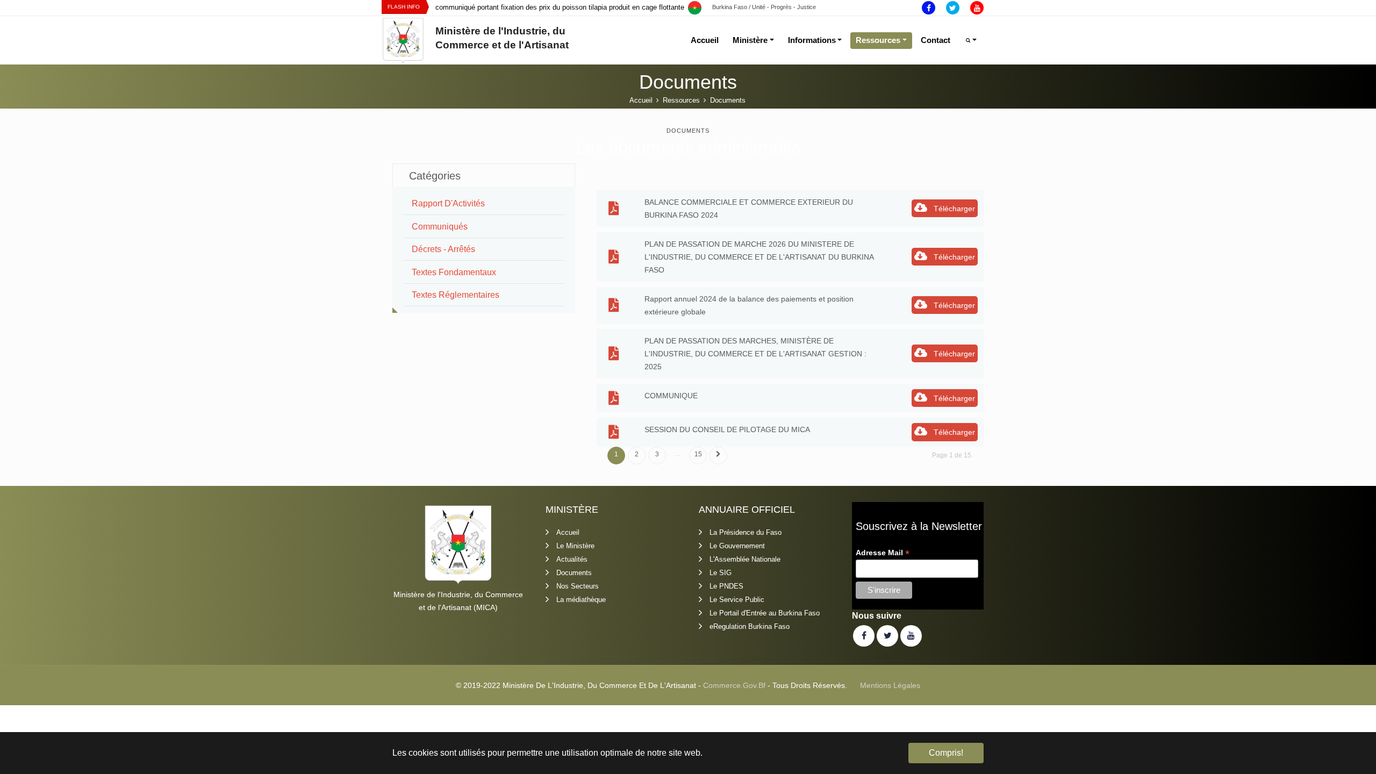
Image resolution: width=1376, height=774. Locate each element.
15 (698, 454)
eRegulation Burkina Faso (750, 626)
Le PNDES (726, 586)
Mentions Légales (890, 685)
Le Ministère (575, 546)
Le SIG (721, 573)
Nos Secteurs (577, 586)
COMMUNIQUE (671, 395)
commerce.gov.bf (734, 685)
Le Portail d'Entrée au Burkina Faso (765, 613)
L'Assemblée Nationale (745, 559)
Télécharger (953, 208)
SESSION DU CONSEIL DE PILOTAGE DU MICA (727, 429)
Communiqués (440, 226)
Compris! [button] (946, 752)
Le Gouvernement (737, 546)
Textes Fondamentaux (454, 272)
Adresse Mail (882, 553)
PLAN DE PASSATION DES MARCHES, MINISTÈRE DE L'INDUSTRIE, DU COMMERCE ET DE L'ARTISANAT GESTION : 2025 (755, 353)
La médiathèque (581, 600)
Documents (574, 573)
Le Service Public (737, 600)
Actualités (571, 559)
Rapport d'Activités (448, 203)
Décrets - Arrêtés (443, 249)
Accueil (567, 532)
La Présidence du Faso (746, 532)
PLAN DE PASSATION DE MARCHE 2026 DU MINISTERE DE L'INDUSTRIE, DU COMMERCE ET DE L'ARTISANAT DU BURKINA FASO (758, 257)
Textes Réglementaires (455, 294)
